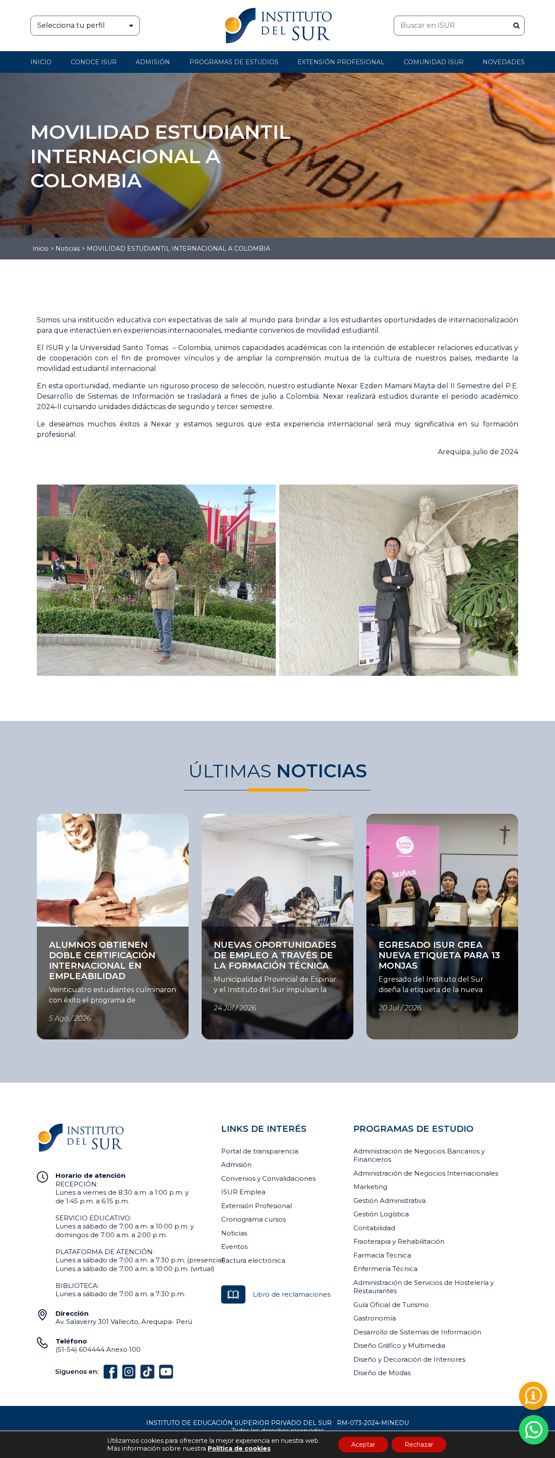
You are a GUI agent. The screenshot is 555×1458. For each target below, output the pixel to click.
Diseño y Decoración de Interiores (409, 1359)
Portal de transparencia (259, 1151)
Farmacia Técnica (382, 1255)
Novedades (504, 62)
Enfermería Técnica (385, 1269)
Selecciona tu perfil (71, 25)
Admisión (153, 62)
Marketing (370, 1187)
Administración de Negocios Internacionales (425, 1173)
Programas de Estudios (233, 62)
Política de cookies (239, 1448)
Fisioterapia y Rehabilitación (398, 1241)
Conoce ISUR (94, 62)
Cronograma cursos (253, 1219)
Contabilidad (374, 1228)
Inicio (41, 62)
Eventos (234, 1246)
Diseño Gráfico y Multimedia (399, 1345)
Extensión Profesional (256, 1206)
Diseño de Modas (382, 1373)
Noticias (68, 248)
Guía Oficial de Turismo (391, 1305)
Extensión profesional (341, 62)
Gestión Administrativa (389, 1200)
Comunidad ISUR (434, 62)
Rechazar (419, 1444)
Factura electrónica (253, 1260)
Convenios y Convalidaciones (268, 1178)
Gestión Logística (381, 1214)
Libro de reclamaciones (291, 1294)
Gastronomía (374, 1318)
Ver (43, 931)
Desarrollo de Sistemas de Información (417, 1332)
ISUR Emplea (243, 1192)
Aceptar (363, 1444)
